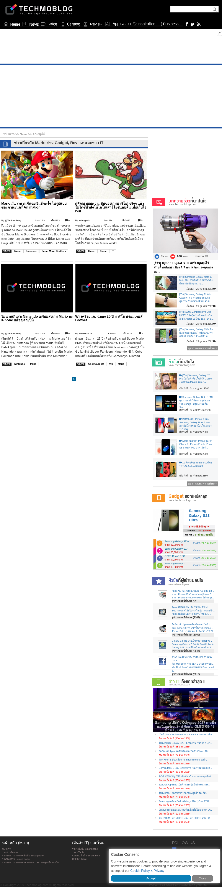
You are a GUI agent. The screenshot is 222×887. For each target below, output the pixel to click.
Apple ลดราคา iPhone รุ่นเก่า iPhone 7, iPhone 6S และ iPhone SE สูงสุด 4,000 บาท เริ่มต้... (196, 444)
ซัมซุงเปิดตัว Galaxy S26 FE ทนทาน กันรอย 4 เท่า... (185, 743)
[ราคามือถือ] (49, 24)
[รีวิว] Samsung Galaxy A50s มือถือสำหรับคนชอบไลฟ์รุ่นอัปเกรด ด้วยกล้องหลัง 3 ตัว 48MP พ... (196, 332)
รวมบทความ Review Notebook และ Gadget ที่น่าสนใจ (30, 862)
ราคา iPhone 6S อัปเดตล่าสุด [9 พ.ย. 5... (192, 594)
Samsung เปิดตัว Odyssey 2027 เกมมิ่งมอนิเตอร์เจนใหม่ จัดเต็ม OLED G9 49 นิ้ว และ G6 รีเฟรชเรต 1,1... (185, 726)
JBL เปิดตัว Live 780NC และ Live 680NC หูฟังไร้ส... (185, 818)
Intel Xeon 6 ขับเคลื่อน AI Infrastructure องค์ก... (183, 759)
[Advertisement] (111, 47)
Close (202, 878)
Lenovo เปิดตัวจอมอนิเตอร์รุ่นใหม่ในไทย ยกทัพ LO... (186, 809)
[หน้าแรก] (12, 24)
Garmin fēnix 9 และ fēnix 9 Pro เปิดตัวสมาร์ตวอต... (185, 768)
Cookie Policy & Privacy (147, 870)
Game (103, 251)
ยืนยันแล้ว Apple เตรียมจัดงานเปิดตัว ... (192, 624)
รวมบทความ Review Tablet (16, 859)
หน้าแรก (6, 849)
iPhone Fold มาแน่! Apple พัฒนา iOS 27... (193, 631)
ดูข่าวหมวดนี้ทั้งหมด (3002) (186, 634)
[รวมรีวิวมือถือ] (92, 24)
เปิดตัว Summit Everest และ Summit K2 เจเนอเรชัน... (186, 734)
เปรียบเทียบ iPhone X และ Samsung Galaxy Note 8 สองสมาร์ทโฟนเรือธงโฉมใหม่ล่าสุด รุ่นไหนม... (195, 424)
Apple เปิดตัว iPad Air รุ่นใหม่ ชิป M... (190, 607)
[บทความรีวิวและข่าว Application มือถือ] (118, 24)
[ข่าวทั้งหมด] (30, 24)
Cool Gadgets (96, 364)
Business (31, 251)
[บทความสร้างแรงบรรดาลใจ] (146, 23)
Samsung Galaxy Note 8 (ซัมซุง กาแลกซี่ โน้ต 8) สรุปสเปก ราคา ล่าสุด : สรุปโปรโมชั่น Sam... (196, 402)
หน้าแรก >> (11, 134)
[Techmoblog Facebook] (187, 24)
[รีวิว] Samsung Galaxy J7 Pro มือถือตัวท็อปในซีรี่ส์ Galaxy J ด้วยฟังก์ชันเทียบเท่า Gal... (195, 378)
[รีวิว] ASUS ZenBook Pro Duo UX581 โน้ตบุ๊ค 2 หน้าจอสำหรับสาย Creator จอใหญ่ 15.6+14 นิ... (196, 315)
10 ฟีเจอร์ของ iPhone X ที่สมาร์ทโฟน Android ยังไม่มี (196, 464)
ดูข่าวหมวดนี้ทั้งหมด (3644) (186, 651)
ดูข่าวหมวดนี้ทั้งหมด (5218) (186, 674)
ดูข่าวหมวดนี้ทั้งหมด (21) (184, 601)
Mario (17, 251)
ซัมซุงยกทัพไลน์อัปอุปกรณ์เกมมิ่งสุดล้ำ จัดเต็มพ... (184, 793)
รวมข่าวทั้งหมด (10, 852)
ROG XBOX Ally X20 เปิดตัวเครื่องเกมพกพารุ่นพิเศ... (186, 776)
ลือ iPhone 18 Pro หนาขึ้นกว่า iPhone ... (192, 628)
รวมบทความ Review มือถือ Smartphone (23, 855)
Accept (151, 878)
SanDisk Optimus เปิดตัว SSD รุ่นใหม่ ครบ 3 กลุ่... (184, 784)
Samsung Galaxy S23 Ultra (199, 515)
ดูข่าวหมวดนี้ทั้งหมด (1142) (186, 617)
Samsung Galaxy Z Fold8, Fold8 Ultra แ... (193, 644)
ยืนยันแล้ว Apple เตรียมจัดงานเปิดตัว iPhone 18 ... (184, 751)
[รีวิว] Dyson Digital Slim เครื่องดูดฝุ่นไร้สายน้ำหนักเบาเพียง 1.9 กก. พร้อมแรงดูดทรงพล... (183, 267)
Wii (111, 364)
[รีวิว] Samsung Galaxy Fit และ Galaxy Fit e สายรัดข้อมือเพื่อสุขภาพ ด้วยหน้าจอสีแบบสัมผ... (195, 297)
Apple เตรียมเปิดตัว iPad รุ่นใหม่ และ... (191, 614)
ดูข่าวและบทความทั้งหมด (202, 348)
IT (113, 251)
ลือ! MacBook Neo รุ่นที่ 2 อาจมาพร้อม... (193, 663)
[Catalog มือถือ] (70, 24)
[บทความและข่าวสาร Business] (171, 23)
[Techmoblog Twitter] (192, 24)
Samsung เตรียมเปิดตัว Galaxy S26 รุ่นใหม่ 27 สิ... (185, 801)
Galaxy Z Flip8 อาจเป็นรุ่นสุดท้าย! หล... (192, 640)
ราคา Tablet (78, 852)
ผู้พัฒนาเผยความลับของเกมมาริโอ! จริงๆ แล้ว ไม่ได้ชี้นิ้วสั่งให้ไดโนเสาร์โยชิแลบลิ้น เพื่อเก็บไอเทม (111, 207)
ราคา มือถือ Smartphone (85, 849)
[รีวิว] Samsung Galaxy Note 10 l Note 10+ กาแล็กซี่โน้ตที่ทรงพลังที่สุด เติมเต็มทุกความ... (196, 280)
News (24, 134)
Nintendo (19, 364)
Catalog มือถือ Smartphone (86, 855)
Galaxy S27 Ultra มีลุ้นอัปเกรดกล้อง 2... (192, 647)
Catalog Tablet (79, 859)
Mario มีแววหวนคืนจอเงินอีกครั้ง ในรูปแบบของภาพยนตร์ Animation (34, 205)
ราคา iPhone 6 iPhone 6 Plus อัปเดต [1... (193, 597)
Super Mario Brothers (54, 251)
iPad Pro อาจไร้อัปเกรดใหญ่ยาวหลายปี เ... (193, 610)
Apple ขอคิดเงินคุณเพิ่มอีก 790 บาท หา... (193, 591)
